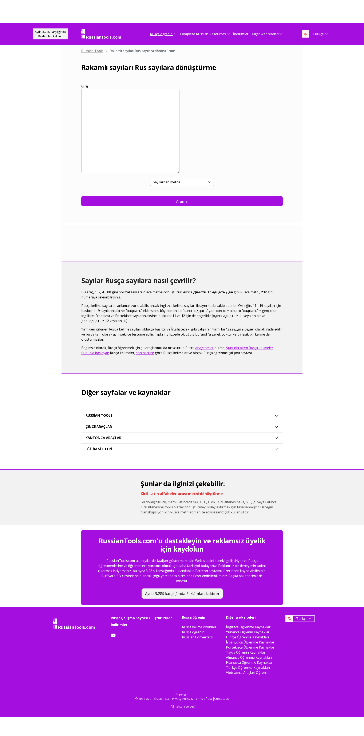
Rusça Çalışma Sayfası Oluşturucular (141, 618)
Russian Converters (197, 637)
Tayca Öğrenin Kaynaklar (245, 652)
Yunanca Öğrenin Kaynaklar (247, 632)
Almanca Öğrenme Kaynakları (249, 657)
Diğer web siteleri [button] (265, 34)
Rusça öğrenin (193, 632)
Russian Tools (92, 50)
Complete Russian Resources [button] (203, 34)
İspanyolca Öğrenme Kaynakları (250, 642)
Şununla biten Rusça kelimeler (249, 347)
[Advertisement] (182, 12)
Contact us (221, 699)
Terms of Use (203, 699)
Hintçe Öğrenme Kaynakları (247, 637)
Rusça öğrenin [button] (161, 34)
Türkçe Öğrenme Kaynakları (248, 667)
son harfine (145, 353)
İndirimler (240, 34)
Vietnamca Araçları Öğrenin (247, 672)
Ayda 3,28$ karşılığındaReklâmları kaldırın (50, 34)
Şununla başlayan (95, 353)
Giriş (84, 86)
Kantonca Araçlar (103, 437)
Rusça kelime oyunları (199, 627)
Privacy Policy (181, 699)
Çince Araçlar (99, 426)
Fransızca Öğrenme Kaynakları (249, 662)
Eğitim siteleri (99, 449)
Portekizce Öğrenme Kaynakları (250, 647)
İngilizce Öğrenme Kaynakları (248, 627)
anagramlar (204, 347)
